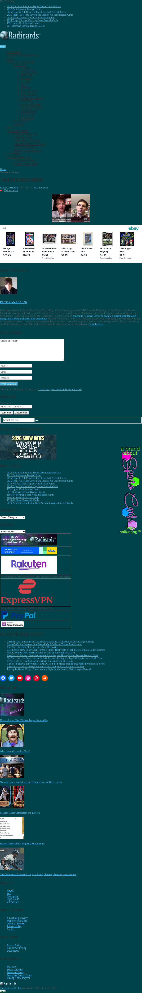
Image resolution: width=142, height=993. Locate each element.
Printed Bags (23, 137)
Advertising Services (17, 918)
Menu (3, 46)
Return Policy (14, 945)
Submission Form (26, 164)
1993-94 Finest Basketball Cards (23, 500)
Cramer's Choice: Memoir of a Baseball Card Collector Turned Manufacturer (44, 644)
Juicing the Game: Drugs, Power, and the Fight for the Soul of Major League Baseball (49, 669)
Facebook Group (15, 972)
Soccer (26, 88)
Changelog (12, 896)
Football (27, 75)
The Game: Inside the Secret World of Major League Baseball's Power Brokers (45, 666)
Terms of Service (15, 923)
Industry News (31, 108)
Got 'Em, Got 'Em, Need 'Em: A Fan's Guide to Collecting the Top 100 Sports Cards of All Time (54, 658)
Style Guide (13, 899)
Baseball (27, 68)
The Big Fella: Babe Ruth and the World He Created (32, 647)
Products (28, 114)
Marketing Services (17, 920)
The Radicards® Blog (10, 988)
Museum (11, 966)
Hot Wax (27, 101)
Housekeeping (31, 104)
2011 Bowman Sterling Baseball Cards (26, 26)
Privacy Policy (14, 926)
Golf (24, 85)
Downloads (13, 950)
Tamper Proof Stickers (30, 144)
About (10, 890)
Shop (18, 129)
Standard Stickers (27, 141)
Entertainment (32, 98)
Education (28, 95)
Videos (18, 124)
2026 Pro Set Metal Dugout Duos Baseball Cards (31, 17)
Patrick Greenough (9, 187)
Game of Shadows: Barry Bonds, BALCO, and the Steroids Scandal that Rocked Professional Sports (56, 663)
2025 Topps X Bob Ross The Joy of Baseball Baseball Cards (36, 12)
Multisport (29, 91)
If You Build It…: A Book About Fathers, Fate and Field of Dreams (40, 661)
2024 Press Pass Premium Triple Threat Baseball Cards (34, 6)
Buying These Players (18, 978)
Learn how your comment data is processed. (60, 389)
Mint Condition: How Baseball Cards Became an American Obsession (41, 652)
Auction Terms (24, 160)
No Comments (41, 187)
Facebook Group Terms (19, 975)
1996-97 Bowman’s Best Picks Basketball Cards (30, 494)
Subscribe (22, 54)
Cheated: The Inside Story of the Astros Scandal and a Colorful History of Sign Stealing (50, 641)
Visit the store (96, 324)
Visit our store (11, 190)
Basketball (29, 72)
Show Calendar (15, 969)
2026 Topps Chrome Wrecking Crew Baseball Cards (32, 20)
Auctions (19, 156)
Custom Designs (25, 147)
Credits (10, 929)
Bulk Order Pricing (16, 948)
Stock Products (25, 134)
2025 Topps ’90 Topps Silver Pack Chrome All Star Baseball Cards (40, 15)
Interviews (28, 111)
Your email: (6, 403)
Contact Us (13, 901)
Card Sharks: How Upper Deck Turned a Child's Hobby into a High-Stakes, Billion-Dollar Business (56, 650)
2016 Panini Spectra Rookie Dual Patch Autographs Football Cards (40, 503)
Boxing (26, 81)
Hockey (26, 78)
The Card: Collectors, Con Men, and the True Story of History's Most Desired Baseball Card (52, 655)
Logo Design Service (28, 151)
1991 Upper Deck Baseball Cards (23, 23)
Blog (21, 60)
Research (27, 118)
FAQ (9, 893)
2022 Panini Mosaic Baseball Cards (24, 9)
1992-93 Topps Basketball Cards (23, 497)
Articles (20, 65)
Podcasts (20, 121)
